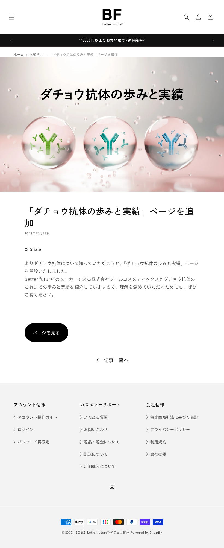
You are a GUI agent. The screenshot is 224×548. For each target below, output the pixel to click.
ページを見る (46, 332)
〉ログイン (24, 429)
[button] (11, 17)
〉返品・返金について (100, 441)
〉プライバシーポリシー (168, 429)
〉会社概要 (156, 454)
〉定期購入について (98, 466)
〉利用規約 (156, 441)
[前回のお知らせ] (11, 40)
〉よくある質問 (94, 417)
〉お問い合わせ (94, 429)
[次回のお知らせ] (213, 40)
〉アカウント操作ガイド (36, 417)
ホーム (19, 54)
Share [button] (35, 249)
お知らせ (36, 54)
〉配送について (94, 454)
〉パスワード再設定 (31, 441)
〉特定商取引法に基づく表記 (172, 417)
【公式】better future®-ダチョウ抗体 (101, 532)
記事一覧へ (116, 359)
